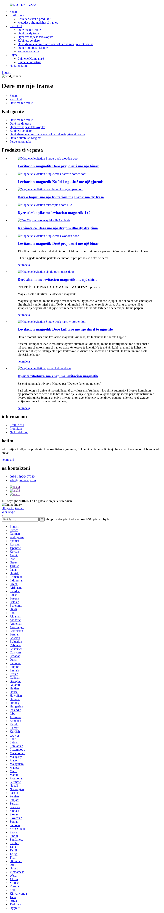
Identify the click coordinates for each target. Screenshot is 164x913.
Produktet (16, 26)
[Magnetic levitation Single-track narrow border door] (52, 321)
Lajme (14, 55)
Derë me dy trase (28, 33)
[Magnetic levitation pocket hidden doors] (44, 368)
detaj (28, 265)
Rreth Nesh (17, 15)
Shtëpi (14, 11)
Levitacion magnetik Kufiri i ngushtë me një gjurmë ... (62, 182)
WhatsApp (8, 511)
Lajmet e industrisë (29, 62)
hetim (21, 265)
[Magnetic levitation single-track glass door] (46, 271)
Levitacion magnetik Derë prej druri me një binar (58, 166)
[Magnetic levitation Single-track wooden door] (48, 236)
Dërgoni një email (13, 508)
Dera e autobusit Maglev (33, 47)
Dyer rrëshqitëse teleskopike (35, 37)
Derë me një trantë (29, 29)
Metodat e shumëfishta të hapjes (38, 22)
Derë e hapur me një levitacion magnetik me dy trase (61, 197)
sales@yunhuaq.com (23, 480)
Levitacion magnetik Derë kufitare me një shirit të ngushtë (65, 329)
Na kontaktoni (19, 65)
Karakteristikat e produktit (34, 19)
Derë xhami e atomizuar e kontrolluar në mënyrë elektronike (55, 44)
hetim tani (8, 459)
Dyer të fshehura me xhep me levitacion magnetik (58, 376)
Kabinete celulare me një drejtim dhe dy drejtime (58, 228)
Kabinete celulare (29, 40)
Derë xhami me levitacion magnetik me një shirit (57, 279)
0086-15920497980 (22, 476)
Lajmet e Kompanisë (31, 58)
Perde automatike (28, 51)
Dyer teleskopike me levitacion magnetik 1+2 (54, 213)
